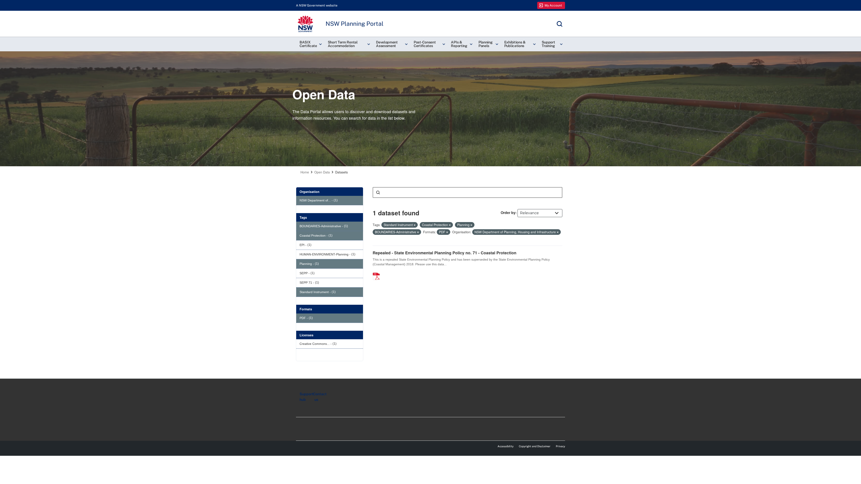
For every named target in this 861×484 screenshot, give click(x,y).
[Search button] (378, 192)
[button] (310, 44)
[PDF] (378, 271)
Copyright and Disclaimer (534, 446)
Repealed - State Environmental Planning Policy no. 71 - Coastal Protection (444, 253)
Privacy (560, 446)
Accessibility (505, 446)
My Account (553, 5)
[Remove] (414, 225)
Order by (508, 212)
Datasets (341, 172)
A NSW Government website (316, 5)
